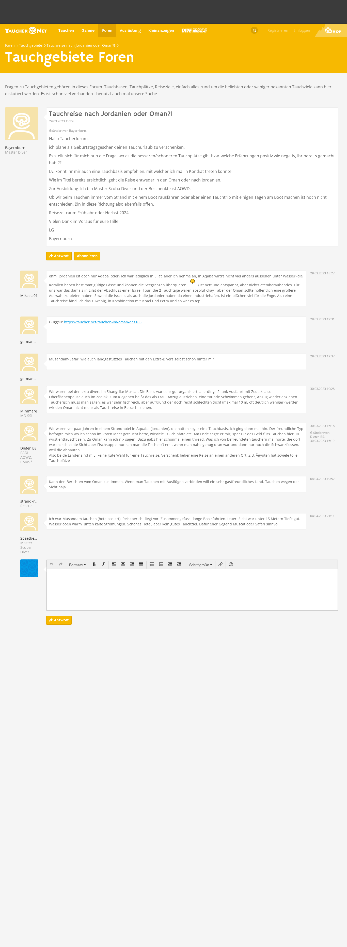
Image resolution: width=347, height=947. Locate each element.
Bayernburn (15, 147)
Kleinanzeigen (161, 30)
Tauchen (66, 30)
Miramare (28, 411)
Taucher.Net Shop (331, 30)
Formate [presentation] (76, 564)
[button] (51, 565)
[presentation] (52, 564)
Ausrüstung (130, 30)
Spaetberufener (33, 538)
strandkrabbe (31, 501)
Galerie (88, 30)
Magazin (194, 30)
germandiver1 (32, 341)
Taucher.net (26, 30)
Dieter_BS (28, 448)
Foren (107, 30)
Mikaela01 (29, 295)
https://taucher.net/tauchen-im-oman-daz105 (102, 322)
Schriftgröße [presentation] (199, 564)
